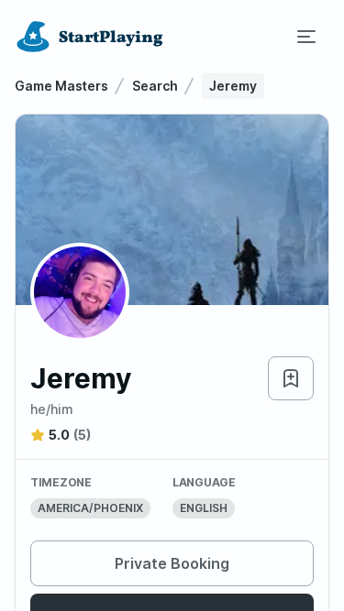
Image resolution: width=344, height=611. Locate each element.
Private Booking (172, 563)
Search (155, 85)
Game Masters (61, 85)
